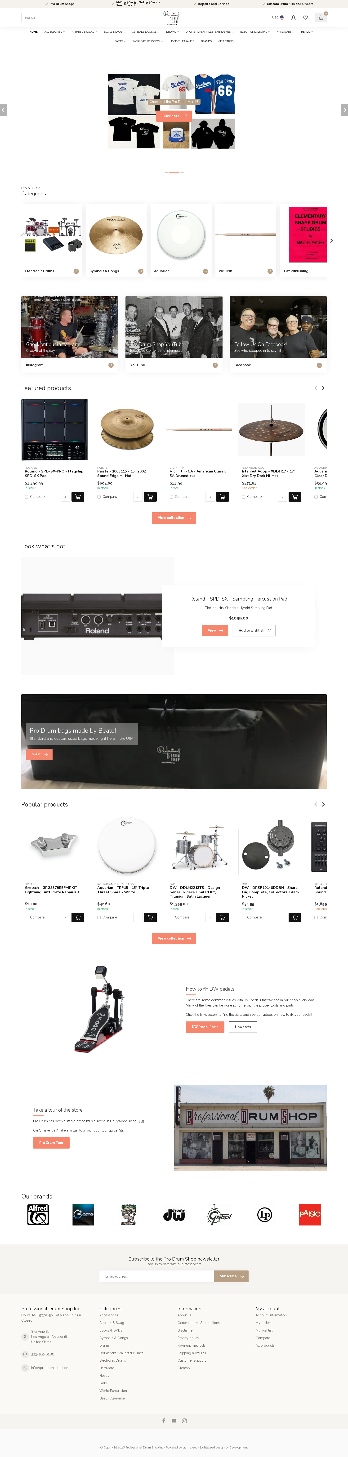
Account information (271, 1315)
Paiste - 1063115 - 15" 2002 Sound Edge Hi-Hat (121, 473)
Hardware (284, 31)
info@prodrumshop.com (50, 1368)
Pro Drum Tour (51, 1143)
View (212, 630)
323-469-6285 (42, 1354)
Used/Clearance (182, 41)
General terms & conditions (199, 1323)
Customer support (192, 1360)
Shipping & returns (192, 1353)
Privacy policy (188, 1338)
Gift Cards (226, 41)
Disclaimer (186, 1330)
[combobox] (56, 17)
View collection (171, 518)
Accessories (53, 31)
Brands (206, 41)
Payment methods (191, 1345)
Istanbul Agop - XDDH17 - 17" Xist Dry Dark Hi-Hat (268, 473)
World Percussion (146, 41)
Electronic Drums (253, 31)
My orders (264, 1323)
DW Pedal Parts (205, 1027)
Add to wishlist (251, 630)
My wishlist (264, 1330)
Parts (119, 41)
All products (265, 1345)
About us (184, 1315)
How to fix (243, 1027)
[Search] (87, 17)
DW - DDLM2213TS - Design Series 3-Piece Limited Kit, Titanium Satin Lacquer (195, 892)
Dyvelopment (238, 1447)
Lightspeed (190, 1447)
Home (34, 31)
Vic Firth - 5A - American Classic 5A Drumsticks (198, 473)
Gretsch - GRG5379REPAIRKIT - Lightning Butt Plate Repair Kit (52, 890)
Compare (37, 497)
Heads (305, 31)
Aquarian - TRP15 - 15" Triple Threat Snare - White (123, 890)
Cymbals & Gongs (144, 31)
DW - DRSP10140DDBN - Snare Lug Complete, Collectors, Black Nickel (270, 892)
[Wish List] (305, 17)
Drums (171, 31)
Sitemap (184, 1368)
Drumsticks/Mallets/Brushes (208, 31)
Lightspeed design (212, 1447)
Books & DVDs (112, 31)
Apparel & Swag (83, 31)
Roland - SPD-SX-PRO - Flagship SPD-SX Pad (54, 473)
